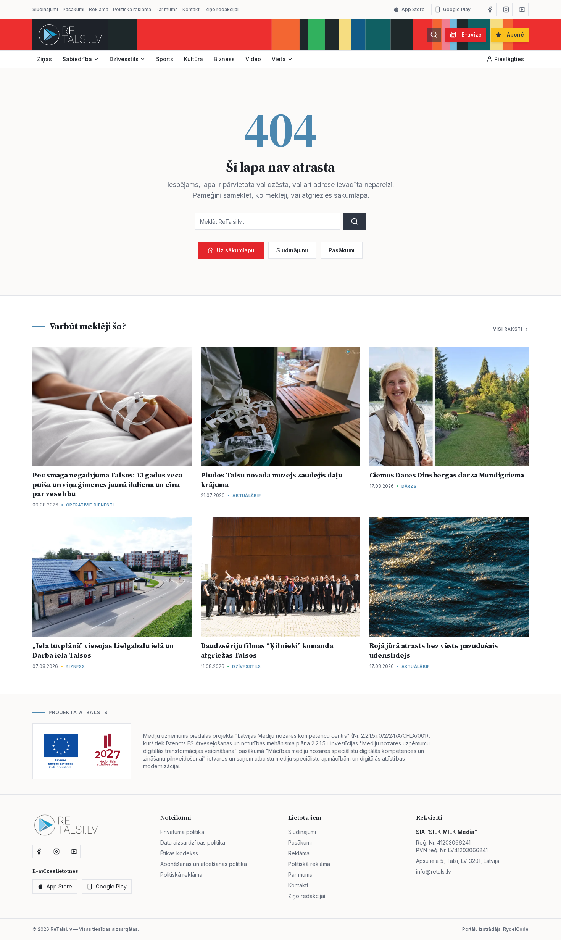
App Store (413, 9)
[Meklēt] (434, 35)
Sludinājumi (45, 9)
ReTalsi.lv (61, 929)
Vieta (279, 59)
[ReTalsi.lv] (70, 34)
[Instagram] (506, 9)
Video (253, 59)
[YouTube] (522, 9)
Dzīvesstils (124, 59)
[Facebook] (490, 9)
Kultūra (193, 59)
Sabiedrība (77, 59)
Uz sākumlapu (236, 250)
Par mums (167, 9)
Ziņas (44, 59)
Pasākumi (73, 9)
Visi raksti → (511, 329)
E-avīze (471, 34)
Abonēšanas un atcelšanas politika (203, 864)
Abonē (515, 34)
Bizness (224, 59)
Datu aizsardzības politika (192, 842)
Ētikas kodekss (179, 853)
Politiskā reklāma (132, 9)
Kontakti (191, 9)
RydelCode (516, 929)
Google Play (457, 9)
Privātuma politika (182, 832)
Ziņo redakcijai (222, 9)
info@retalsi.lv (433, 871)
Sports (164, 59)
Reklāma (98, 9)
